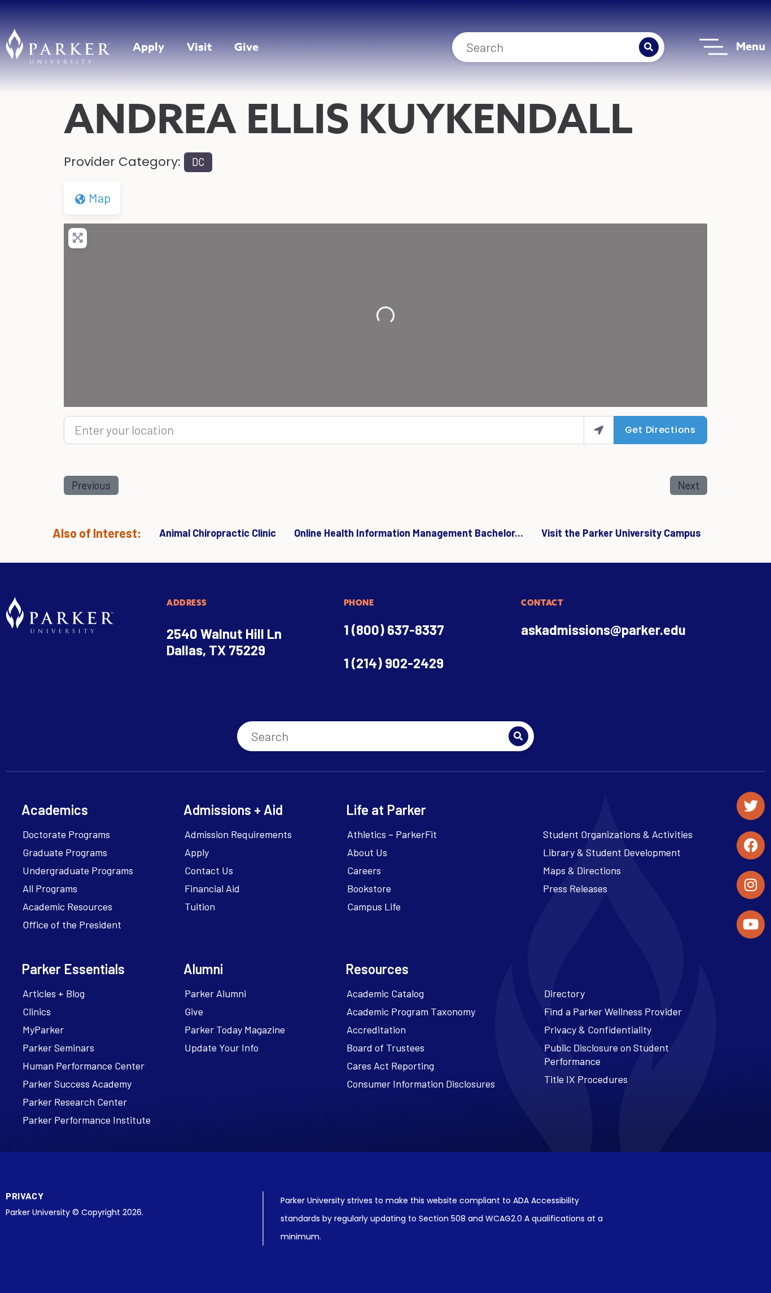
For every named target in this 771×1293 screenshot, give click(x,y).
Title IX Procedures (586, 1079)
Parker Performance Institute (87, 1120)
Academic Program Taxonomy (411, 1011)
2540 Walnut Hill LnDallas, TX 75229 (224, 641)
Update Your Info (222, 1047)
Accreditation (376, 1029)
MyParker (43, 1029)
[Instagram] (751, 885)
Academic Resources (67, 906)
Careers (364, 870)
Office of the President (72, 924)
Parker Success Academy (77, 1083)
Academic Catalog (385, 993)
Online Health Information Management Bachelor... (408, 533)
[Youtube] (751, 924)
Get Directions (660, 429)
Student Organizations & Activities (618, 834)
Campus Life (374, 906)
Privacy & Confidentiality (597, 1029)
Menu (750, 46)
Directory (564, 993)
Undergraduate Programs (78, 870)
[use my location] (599, 430)
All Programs (50, 888)
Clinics (37, 1011)
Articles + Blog (54, 993)
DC (198, 162)
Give (246, 46)
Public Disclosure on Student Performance (606, 1054)
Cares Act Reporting (390, 1065)
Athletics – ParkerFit (392, 834)
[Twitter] (751, 806)
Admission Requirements (238, 834)
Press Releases (575, 888)
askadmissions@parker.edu (603, 629)
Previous (91, 485)
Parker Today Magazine (235, 1029)
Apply (148, 46)
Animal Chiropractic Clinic (217, 533)
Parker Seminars (58, 1047)
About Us (367, 852)
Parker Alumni (215, 993)
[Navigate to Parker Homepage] (58, 46)
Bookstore (369, 888)
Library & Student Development (612, 852)
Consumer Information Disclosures (421, 1083)
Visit (199, 46)
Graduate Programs (65, 852)
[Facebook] (751, 845)
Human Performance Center (83, 1065)
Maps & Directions (582, 870)
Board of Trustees (385, 1047)
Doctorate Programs (66, 834)
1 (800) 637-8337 (394, 629)
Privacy (24, 1195)
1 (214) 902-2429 (394, 663)
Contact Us (209, 870)
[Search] (649, 47)
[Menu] (713, 47)
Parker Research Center (75, 1101)
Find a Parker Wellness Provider (613, 1011)
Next (688, 485)
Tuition (200, 906)
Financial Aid (212, 888)
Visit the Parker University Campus (621, 533)
